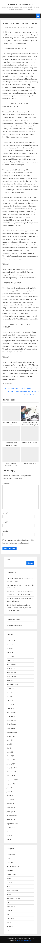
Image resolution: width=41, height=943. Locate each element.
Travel (9, 930)
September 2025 (12, 684)
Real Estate (10, 918)
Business (10, 863)
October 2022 (11, 820)
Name (5, 513)
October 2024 (11, 728)
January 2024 (11, 764)
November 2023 (12, 772)
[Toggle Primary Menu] (38, 16)
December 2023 (12, 768)
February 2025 (11, 712)
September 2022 (12, 824)
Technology (10, 926)
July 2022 (10, 832)
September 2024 (12, 732)
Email (5, 522)
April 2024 (10, 752)
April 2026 (10, 656)
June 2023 (10, 792)
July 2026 (10, 644)
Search (9, 560)
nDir (21, 27)
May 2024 (10, 748)
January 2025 (11, 716)
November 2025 (12, 676)
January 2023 (11, 812)
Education (10, 870)
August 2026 (11, 641)
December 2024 (12, 720)
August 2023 (11, 784)
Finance (9, 882)
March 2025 (11, 708)
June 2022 (10, 836)
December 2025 (12, 672)
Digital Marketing (13, 866)
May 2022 (10, 840)
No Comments (30, 28)
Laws (8, 902)
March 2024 (11, 756)
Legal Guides (11, 906)
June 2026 (10, 648)
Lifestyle (10, 910)
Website (5, 531)
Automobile (8, 384)
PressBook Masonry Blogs (24, 940)
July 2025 (10, 692)
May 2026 (10, 652)
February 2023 (11, 808)
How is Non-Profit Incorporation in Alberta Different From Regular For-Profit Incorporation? (19, 607)
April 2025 (10, 704)
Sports (9, 922)
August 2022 (11, 828)
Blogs (8, 859)
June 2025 (10, 696)
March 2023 (11, 804)
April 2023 (10, 800)
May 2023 (10, 796)
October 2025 (11, 680)
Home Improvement (14, 898)
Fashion (9, 879)
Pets (8, 914)
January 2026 (11, 668)
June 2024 (10, 744)
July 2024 (10, 740)
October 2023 (11, 776)
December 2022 (12, 816)
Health (9, 894)
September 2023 (12, 780)
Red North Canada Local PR (20, 4)
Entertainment (12, 874)
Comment (6, 484)
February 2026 (11, 664)
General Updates (12, 890)
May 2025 (10, 700)
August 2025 (11, 688)
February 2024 (11, 760)
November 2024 (12, 724)
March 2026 (11, 660)
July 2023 (10, 788)
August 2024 (11, 736)
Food (8, 886)
